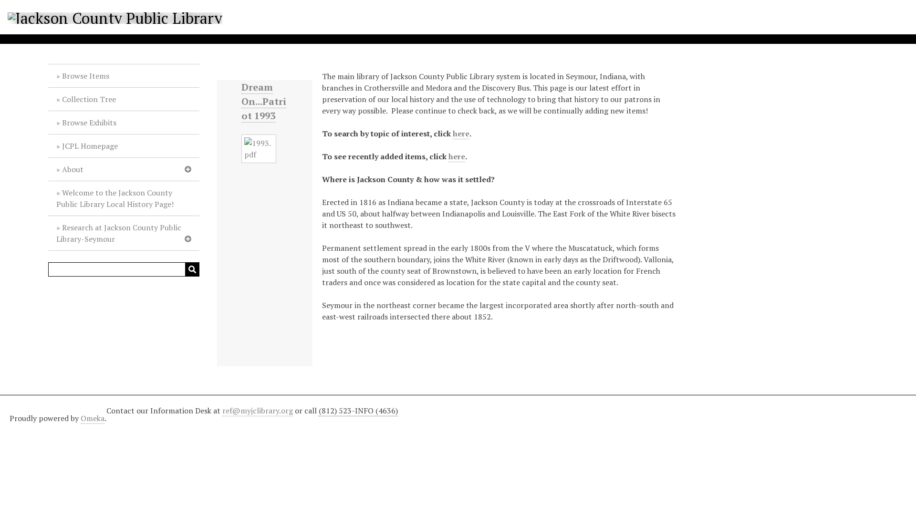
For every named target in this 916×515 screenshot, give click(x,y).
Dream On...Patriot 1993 (263, 101)
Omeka (92, 418)
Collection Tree (89, 99)
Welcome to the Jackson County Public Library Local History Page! (115, 198)
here (461, 133)
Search (192, 269)
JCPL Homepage (90, 146)
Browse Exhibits (89, 122)
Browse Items (85, 76)
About (72, 169)
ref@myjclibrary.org (257, 410)
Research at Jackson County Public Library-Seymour (118, 233)
